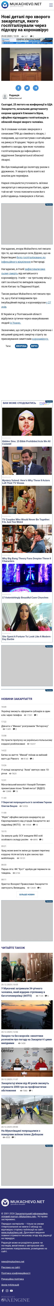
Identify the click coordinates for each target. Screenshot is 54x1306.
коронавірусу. (40, 338)
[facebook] (2, 1291)
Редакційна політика (12, 1279)
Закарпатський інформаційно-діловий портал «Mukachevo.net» (24, 1215)
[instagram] (7, 1291)
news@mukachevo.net (12, 1261)
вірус (34, 346)
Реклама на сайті (10, 1267)
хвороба (21, 346)
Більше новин (27, 894)
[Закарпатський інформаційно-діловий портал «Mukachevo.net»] (21, 5)
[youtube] (11, 1291)
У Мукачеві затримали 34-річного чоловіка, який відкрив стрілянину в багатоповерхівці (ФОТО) (23, 992)
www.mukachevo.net (11, 1232)
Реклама (27, 41)
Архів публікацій (10, 1284)
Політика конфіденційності (15, 1273)
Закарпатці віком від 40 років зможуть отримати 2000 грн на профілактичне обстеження (25, 1087)
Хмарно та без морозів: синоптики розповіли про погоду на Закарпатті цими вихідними (26, 1039)
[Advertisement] (26, 224)
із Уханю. (15, 322)
